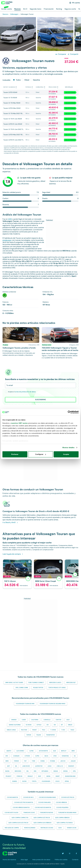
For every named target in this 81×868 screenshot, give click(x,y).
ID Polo (39, 725)
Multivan (24, 730)
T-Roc (63, 730)
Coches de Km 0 (28, 797)
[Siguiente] (75, 574)
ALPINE (31, 751)
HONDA (42, 761)
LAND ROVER (26, 766)
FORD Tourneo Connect (36, 682)
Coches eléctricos (67, 797)
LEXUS (49, 766)
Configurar (39, 454)
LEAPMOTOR (38, 766)
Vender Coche (71, 828)
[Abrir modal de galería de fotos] (78, 34)
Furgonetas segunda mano (67, 812)
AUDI (54, 751)
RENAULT (30, 776)
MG (27, 771)
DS (75, 756)
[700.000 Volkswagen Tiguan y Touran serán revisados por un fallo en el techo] (60, 343)
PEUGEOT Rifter (38, 687)
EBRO (7, 761)
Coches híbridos (61, 802)
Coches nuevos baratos (43, 807)
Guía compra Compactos (20, 817)
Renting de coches (47, 828)
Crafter (58, 720)
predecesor (7, 240)
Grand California (15, 725)
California (34, 720)
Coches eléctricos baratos (23, 802)
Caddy (24, 720)
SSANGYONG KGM (70, 776)
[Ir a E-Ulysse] (17, 574)
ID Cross (28, 725)
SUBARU (14, 781)
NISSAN (55, 771)
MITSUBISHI (45, 771)
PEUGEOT (8, 776)
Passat (34, 730)
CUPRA (37, 756)
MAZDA (7, 771)
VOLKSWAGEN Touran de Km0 (25, 703)
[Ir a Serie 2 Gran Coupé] (48, 574)
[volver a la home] (10, 853)
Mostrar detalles (68, 447)
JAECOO (62, 761)
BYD (7, 756)
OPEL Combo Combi (22, 687)
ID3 (48, 725)
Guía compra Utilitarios (65, 823)
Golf (68, 720)
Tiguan (38, 735)
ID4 (55, 725)
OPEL (74, 771)
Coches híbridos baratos (21, 807)
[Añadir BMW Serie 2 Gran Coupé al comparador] (60, 561)
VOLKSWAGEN (46, 781)
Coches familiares (44, 802)
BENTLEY (63, 751)
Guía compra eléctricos (42, 817)
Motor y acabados (9, 87)
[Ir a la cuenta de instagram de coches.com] (70, 853)
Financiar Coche (29, 812)
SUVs (60, 828)
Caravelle (47, 720)
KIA (16, 766)
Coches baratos (12, 797)
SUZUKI (24, 781)
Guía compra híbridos (62, 817)
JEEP (8, 766)
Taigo (72, 730)
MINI (35, 771)
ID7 (62, 725)
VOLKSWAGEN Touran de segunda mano (52, 703)
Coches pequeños (62, 807)
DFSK (55, 756)
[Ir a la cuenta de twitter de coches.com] (63, 853)
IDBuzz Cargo (11, 730)
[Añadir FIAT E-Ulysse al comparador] (29, 561)
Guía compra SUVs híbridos (42, 823)
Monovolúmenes (29, 828)
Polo (43, 730)
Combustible (40, 87)
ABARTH (8, 751)
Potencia (28, 87)
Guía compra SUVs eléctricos (18, 823)
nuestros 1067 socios (19, 423)
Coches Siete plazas (11, 812)
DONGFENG (65, 756)
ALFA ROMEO (20, 751)
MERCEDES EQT (71, 682)
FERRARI (16, 761)
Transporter (50, 735)
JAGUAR (73, 761)
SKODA (48, 776)
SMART (58, 776)
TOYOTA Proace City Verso (57, 687)
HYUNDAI (52, 761)
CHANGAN (16, 756)
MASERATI (71, 766)
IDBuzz (70, 725)
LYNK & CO (60, 766)
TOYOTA (34, 781)
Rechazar (14, 454)
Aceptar (66, 454)
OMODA (65, 771)
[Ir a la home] (6, 2)
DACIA (46, 756)
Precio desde (53, 87)
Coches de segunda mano (47, 797)
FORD (33, 761)
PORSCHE (19, 776)
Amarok (13, 720)
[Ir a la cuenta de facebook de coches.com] (76, 853)
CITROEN (27, 756)
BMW (73, 751)
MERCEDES (18, 771)
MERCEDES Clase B (55, 682)
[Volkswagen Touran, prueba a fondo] (21, 343)
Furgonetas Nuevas (46, 812)
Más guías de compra (12, 828)
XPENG (67, 781)
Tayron (28, 735)
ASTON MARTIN (43, 751)
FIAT (25, 761)
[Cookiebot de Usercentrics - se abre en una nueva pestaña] (69, 412)
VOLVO (57, 781)
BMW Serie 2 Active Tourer (14, 682)
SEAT (39, 776)
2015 (10, 219)
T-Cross (53, 730)
